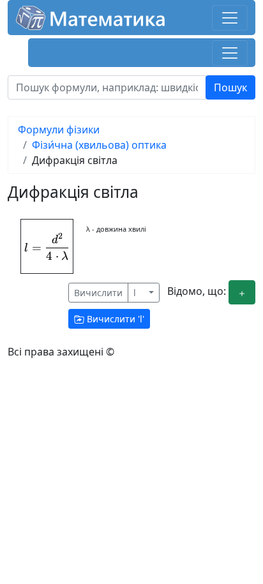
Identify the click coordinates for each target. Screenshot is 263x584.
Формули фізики (59, 130)
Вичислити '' (114, 319)
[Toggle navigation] (230, 18)
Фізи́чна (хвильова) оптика (99, 145)
